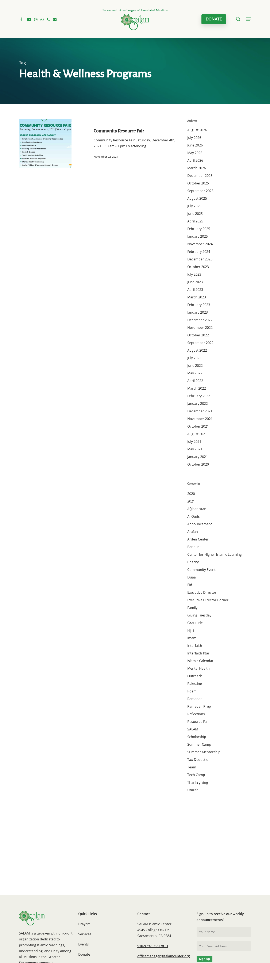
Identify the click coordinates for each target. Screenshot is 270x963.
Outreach (194, 676)
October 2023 (198, 266)
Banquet (194, 546)
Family (192, 607)
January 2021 (197, 456)
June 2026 (195, 145)
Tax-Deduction (199, 759)
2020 (191, 493)
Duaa (191, 577)
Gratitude (195, 622)
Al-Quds (193, 516)
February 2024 (198, 251)
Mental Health (198, 668)
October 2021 (198, 426)
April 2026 (195, 160)
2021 (191, 501)
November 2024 (200, 244)
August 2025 (197, 198)
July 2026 (194, 137)
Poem (192, 691)
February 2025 (198, 228)
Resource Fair (198, 721)
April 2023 (195, 289)
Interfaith (194, 645)
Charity (193, 562)
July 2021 (194, 441)
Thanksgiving (197, 782)
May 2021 (194, 449)
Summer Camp (199, 744)
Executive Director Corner (207, 600)
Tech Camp (196, 774)
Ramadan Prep (199, 706)
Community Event (201, 569)
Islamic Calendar (200, 660)
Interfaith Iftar (198, 653)
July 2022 (194, 358)
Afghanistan (196, 509)
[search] (238, 19)
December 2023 (199, 259)
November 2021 (200, 418)
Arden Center (198, 539)
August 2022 (197, 350)
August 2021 (197, 434)
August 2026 (197, 130)
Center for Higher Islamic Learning (214, 554)
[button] (248, 19)
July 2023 (194, 274)
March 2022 (196, 388)
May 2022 (194, 373)
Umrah (192, 790)
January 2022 (197, 403)
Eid (189, 584)
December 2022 (199, 320)
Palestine (194, 683)
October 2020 (198, 464)
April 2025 (195, 221)
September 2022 (200, 342)
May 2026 (194, 152)
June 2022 (195, 365)
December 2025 (199, 175)
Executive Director (201, 592)
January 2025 (197, 236)
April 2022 (195, 380)
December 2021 (199, 411)
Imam (191, 638)
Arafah (192, 531)
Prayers (84, 924)
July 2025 (194, 206)
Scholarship (196, 736)
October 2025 (198, 183)
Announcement (199, 524)
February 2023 (198, 304)
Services (84, 934)
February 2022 (198, 396)
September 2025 (200, 190)
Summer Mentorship (203, 752)
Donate (84, 954)
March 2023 (196, 297)
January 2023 (197, 312)
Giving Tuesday (199, 615)
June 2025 (195, 213)
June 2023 (195, 282)
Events (83, 944)
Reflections (196, 714)
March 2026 (196, 168)
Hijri (190, 630)
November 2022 (200, 327)
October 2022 (198, 335)
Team (191, 767)
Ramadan (194, 698)
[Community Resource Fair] (45, 143)
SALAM (192, 729)
